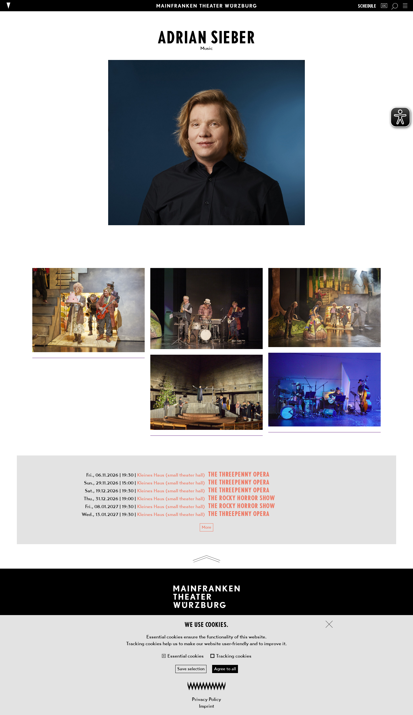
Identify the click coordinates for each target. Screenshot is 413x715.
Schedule (367, 5)
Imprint (206, 706)
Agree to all (225, 669)
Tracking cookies (233, 656)
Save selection (191, 669)
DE (384, 6)
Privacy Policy (206, 699)
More (206, 527)
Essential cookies (185, 656)
